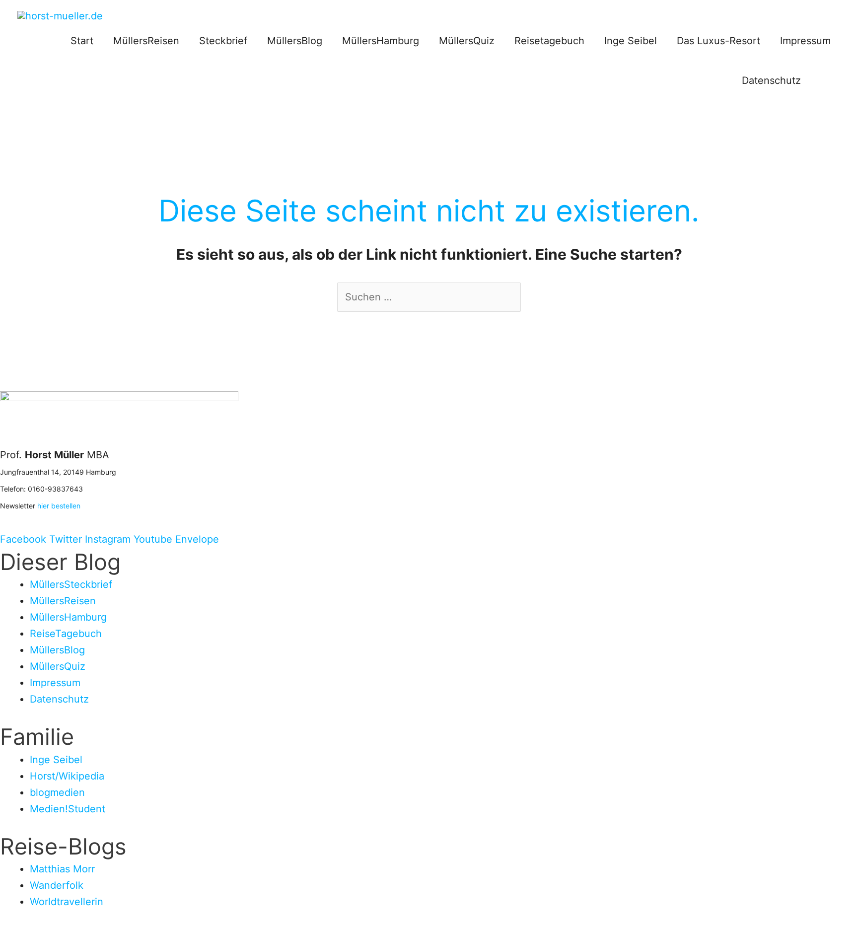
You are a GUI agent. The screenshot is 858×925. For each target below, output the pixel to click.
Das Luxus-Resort (718, 41)
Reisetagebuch (549, 41)
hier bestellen (58, 505)
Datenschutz (771, 80)
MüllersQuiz (467, 41)
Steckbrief (223, 41)
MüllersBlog (294, 41)
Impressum (805, 41)
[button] (826, 80)
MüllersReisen (146, 41)
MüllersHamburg (380, 41)
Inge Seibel (630, 41)
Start (82, 41)
